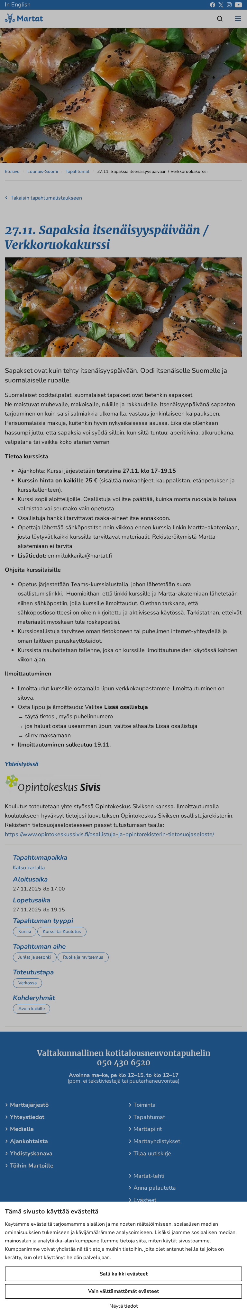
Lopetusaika (31, 900)
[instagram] (229, 4)
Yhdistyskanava (31, 1153)
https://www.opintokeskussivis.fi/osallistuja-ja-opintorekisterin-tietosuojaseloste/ (109, 834)
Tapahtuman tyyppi (43, 920)
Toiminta (144, 1105)
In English (18, 4)
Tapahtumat (77, 171)
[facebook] (212, 4)
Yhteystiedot (27, 1117)
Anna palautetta (154, 1188)
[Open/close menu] (238, 19)
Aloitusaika (30, 879)
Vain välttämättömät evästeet (123, 1291)
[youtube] (238, 4)
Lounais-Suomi (42, 171)
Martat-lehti (148, 1176)
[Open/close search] (220, 19)
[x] (221, 4)
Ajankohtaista (29, 1141)
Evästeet (144, 1200)
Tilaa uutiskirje (152, 1153)
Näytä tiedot (123, 1306)
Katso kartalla (29, 867)
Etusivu (12, 171)
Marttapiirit (147, 1129)
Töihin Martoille (31, 1165)
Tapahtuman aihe (39, 946)
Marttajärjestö (29, 1105)
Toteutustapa (33, 972)
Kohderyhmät (34, 997)
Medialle (22, 1129)
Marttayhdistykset (156, 1141)
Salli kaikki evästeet (124, 1273)
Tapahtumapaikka (40, 857)
